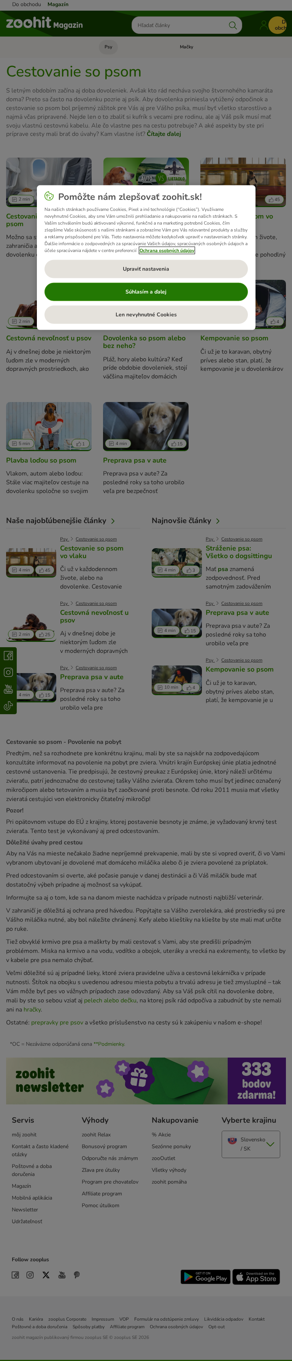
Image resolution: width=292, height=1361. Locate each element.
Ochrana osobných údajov (167, 250)
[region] (146, 257)
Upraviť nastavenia (146, 269)
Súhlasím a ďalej (146, 291)
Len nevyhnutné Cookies (146, 314)
